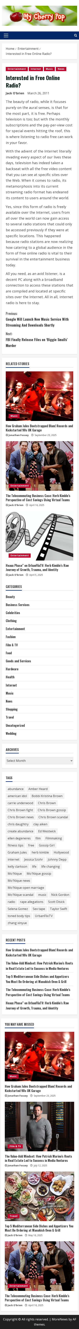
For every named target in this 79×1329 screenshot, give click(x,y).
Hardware (12, 669)
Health (10, 677)
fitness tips (15, 845)
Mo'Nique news (19, 881)
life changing (50, 866)
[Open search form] (75, 35)
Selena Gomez (18, 909)
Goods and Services (18, 661)
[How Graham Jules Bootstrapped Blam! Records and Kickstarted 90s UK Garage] (39, 396)
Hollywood (61, 852)
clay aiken (40, 824)
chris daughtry (18, 824)
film (38, 838)
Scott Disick (56, 902)
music (42, 895)
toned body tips (19, 916)
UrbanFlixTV (44, 916)
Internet (36, 69)
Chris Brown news (21, 817)
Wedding (11, 733)
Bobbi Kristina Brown (47, 796)
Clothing (11, 620)
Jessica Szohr (33, 859)
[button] (6, 35)
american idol (17, 796)
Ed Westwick (47, 831)
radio (11, 902)
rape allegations (31, 902)
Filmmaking (53, 838)
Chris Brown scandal (53, 817)
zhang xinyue (17, 923)
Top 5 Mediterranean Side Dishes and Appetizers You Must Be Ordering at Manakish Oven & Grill (39, 1228)
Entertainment (17, 69)
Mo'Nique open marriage (26, 888)
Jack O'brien (15, 93)
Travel (10, 717)
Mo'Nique (15, 873)
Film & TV (12, 645)
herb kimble (40, 852)
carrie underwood (20, 803)
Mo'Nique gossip (39, 873)
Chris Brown (47, 803)
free (31, 845)
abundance (16, 789)
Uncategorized (15, 725)
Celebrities (13, 612)
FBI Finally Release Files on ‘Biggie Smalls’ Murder (36, 339)
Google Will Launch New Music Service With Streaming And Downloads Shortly (37, 319)
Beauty (10, 596)
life (34, 866)
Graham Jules (17, 852)
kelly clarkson (17, 866)
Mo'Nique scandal (20, 895)
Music (49, 69)
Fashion (11, 636)
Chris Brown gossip (52, 810)
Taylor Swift (58, 909)
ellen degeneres (19, 838)
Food (9, 653)
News (61, 69)
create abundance (20, 831)
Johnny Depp (57, 859)
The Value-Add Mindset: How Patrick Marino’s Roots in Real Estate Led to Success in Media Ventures (38, 1158)
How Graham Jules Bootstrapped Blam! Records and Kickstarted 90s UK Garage (39, 428)
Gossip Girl (46, 845)
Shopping (12, 709)
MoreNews (60, 1319)
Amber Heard (38, 789)
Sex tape (39, 909)
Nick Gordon (60, 895)
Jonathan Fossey (19, 435)
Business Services (18, 604)
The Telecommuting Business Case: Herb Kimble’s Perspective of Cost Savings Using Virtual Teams (38, 497)
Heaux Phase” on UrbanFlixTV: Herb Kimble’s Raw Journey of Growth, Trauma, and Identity (37, 567)
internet (13, 859)
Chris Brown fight (20, 810)
